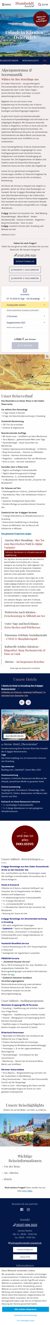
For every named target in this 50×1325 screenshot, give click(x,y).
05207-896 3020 (26, 255)
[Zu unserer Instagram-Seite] (28, 1209)
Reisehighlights (30, 60)
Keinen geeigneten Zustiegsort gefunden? (23, 310)
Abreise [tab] (24, 661)
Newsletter (25, 1257)
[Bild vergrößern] (25, 372)
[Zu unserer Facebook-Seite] (22, 1209)
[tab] (25, 1168)
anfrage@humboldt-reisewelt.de (26, 1243)
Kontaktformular (25, 261)
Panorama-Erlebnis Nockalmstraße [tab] (25, 636)
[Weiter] (28, 702)
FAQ (44, 60)
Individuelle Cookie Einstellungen (25, 1315)
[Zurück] (22, 702)
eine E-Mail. (27, 1190)
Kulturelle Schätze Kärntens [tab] (24, 650)
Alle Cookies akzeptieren (26, 1309)
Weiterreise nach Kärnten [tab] (24, 614)
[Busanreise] (25, 290)
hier (13, 974)
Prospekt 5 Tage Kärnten (26, 270)
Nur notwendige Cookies (25, 1320)
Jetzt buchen (25, 345)
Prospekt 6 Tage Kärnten (26, 278)
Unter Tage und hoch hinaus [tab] (22, 625)
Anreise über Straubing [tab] (24, 543)
